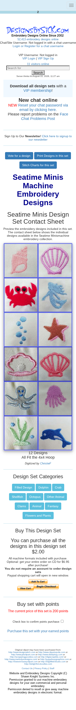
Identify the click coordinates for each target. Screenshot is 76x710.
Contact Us (27, 668)
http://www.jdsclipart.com (23, 654)
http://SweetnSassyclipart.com (23, 661)
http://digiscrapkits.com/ (52, 657)
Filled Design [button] (23, 487)
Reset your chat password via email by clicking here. (43, 107)
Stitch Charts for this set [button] (38, 165)
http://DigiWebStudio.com (53, 661)
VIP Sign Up (46, 58)
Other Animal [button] (55, 496)
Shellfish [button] (17, 496)
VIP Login (28, 58)
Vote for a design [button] (19, 155)
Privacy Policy (41, 668)
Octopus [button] (35, 496)
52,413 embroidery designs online (38, 39)
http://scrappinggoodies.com (24, 657)
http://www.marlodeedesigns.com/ (21, 659)
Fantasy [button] (53, 506)
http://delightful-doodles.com (38, 664)
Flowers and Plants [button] (38, 515)
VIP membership (37, 90)
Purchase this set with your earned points (38, 631)
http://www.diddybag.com (50, 654)
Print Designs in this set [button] (52, 155)
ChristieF (45, 463)
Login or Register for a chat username (38, 46)
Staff (52, 668)
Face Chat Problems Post (44, 116)
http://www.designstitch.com (21, 652)
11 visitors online (38, 64)
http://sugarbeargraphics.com (54, 659)
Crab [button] (58, 487)
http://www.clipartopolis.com (51, 652)
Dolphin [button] (43, 487)
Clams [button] (22, 506)
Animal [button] (36, 506)
